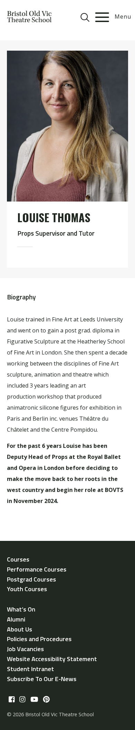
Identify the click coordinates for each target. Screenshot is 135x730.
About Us (19, 629)
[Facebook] (12, 700)
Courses (18, 559)
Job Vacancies (25, 649)
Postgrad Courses (31, 579)
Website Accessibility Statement (52, 659)
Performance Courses (36, 569)
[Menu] (102, 17)
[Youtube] (34, 700)
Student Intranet (30, 669)
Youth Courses (27, 589)
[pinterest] (46, 700)
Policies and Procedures (39, 639)
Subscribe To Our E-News (41, 678)
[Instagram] (22, 700)
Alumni (16, 619)
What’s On (21, 609)
